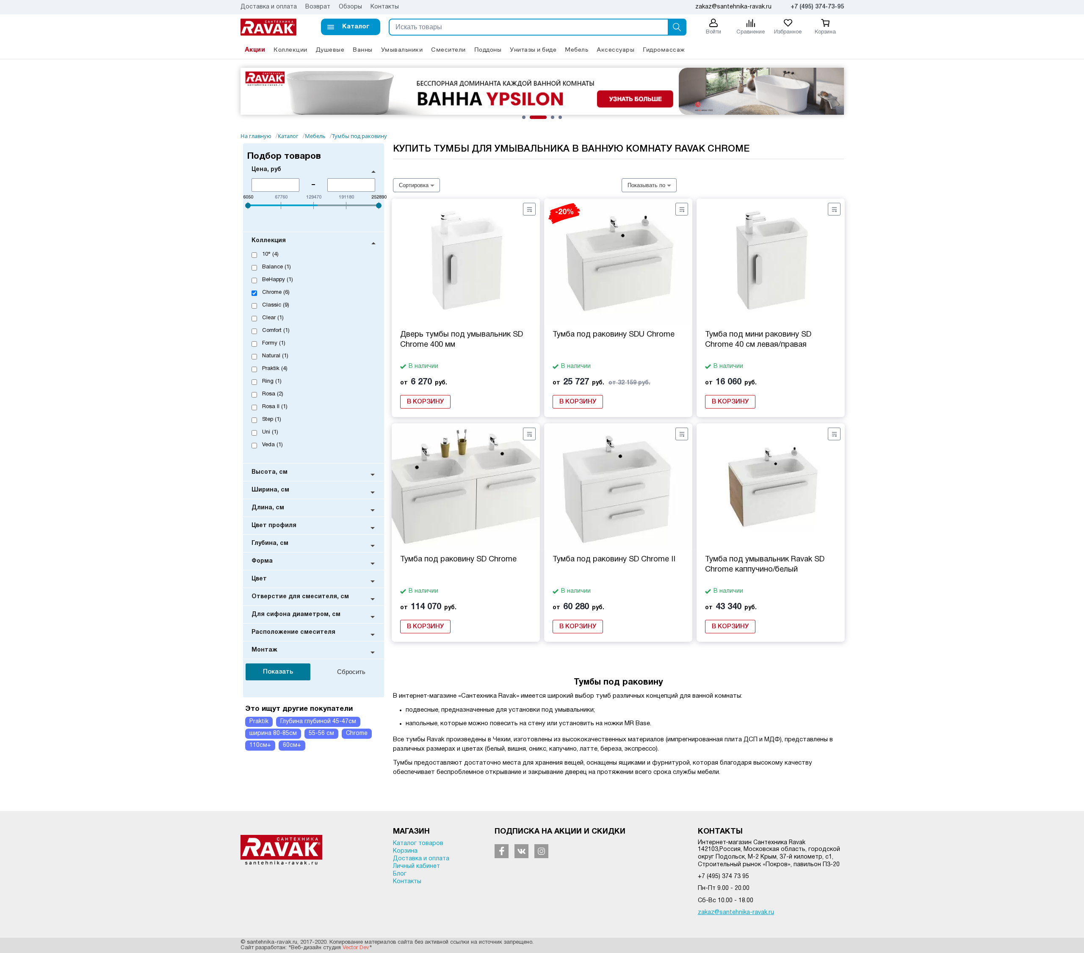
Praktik (258, 721)
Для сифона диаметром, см (296, 614)
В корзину (425, 402)
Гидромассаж (664, 49)
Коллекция (269, 240)
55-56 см (321, 733)
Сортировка (414, 185)
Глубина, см (270, 543)
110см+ (260, 745)
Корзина (405, 851)
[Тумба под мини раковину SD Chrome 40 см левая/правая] (771, 262)
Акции (255, 49)
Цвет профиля (274, 525)
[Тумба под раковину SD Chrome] (466, 486)
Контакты (385, 7)
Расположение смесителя (293, 632)
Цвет (259, 579)
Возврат (317, 7)
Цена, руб (266, 169)
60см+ (292, 745)
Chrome (357, 733)
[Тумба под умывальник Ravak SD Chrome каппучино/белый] (771, 486)
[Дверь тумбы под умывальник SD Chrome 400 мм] (466, 262)
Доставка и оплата (269, 7)
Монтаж (264, 650)
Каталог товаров (418, 843)
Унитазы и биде (533, 49)
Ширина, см (270, 490)
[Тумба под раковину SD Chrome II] (618, 486)
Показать (278, 672)
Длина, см (268, 508)
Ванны (363, 49)
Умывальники (402, 49)
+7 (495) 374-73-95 (817, 7)
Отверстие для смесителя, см (300, 596)
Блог (399, 874)
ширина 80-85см (273, 733)
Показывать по (646, 185)
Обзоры (350, 7)
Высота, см (270, 472)
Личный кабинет (416, 866)
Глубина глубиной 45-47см (318, 721)
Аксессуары (615, 49)
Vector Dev (356, 947)
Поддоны (488, 49)
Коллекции (290, 49)
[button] (350, 27)
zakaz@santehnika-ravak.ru (736, 912)
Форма (262, 561)
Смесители (448, 49)
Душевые (330, 49)
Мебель (576, 49)
